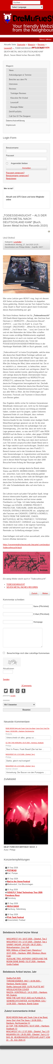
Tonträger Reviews (18, 93)
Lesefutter (17, 242)
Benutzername (12, 148)
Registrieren (11, 178)
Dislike (11, 238)
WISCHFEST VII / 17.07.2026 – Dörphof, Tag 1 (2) (27, 1031)
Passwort (10, 155)
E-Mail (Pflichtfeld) (41, 614)
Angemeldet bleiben (19, 163)
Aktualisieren (8, 668)
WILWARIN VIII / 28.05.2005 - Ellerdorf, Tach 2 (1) (27, 1034)
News (11, 70)
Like (4, 238)
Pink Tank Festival (15, 917)
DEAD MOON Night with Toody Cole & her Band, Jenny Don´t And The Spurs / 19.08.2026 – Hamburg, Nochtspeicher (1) (27, 1020)
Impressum (11, 125)
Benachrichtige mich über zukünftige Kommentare (28, 653)
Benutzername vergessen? (17, 175)
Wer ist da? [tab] (8, 188)
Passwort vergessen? (15, 173)
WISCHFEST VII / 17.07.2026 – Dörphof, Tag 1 (20, 754)
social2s (12, 695)
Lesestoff (8, 48)
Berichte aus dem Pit (18, 79)
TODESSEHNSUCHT (15, 584)
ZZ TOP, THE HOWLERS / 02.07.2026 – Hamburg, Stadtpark (25, 742)
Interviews (13, 84)
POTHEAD (11, 870)
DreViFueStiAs (15, 112)
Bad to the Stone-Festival (18, 881)
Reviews (41, 44)
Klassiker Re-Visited (19, 98)
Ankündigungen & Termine (20, 75)
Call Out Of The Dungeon (19, 116)
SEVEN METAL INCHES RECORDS (22, 587)
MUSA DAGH (13, 906)
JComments (26, 686)
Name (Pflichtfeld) (41, 606)
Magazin (31, 44)
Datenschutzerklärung (15, 121)
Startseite (21, 44)
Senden (6, 679)
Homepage (38, 622)
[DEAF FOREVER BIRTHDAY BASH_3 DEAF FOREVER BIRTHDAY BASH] (26, 844)
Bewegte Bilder (16, 107)
